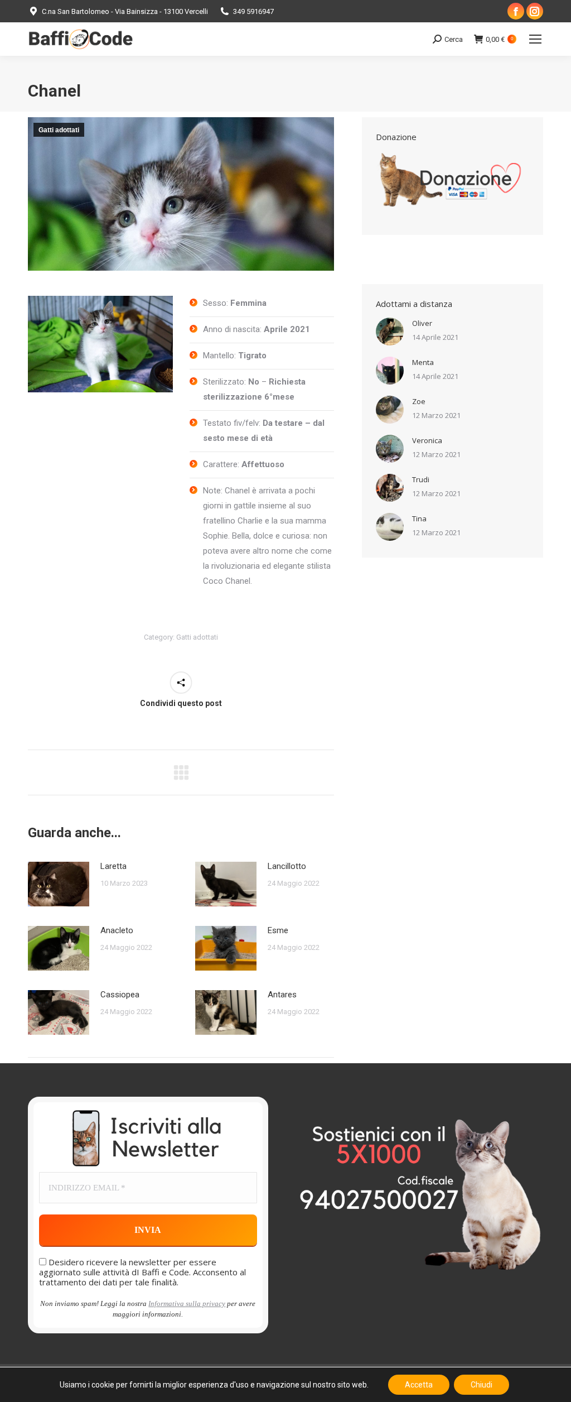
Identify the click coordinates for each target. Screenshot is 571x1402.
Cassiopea (119, 995)
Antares (282, 995)
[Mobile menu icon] (535, 39)
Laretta (113, 866)
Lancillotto (287, 866)
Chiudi (481, 1384)
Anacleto (116, 930)
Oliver (422, 323)
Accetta (419, 1384)
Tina (419, 518)
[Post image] (58, 884)
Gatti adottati (58, 130)
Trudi (420, 479)
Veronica (427, 440)
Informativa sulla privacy (186, 1303)
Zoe (418, 401)
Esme (278, 930)
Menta (423, 362)
